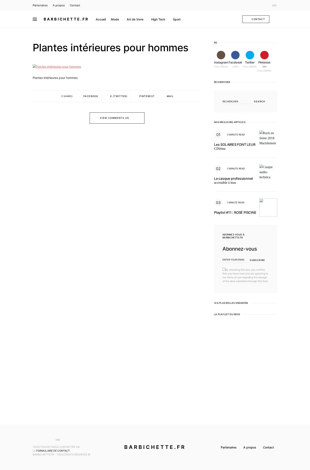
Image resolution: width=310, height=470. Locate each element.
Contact (75, 5)
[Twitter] (263, 5)
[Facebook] (257, 5)
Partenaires (40, 5)
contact (258, 19)
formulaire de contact (53, 450)
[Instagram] (250, 5)
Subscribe (257, 260)
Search (259, 101)
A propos (59, 5)
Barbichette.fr (66, 19)
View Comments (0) (114, 117)
